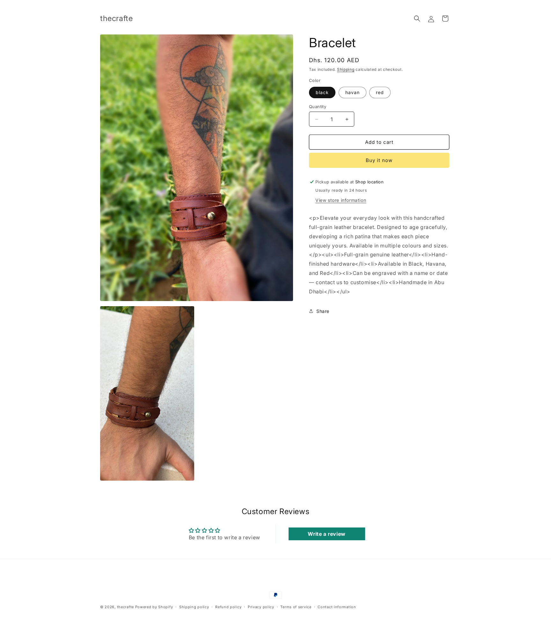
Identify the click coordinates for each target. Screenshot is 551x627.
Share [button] (322, 311)
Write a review (326, 534)
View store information (340, 200)
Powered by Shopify (154, 607)
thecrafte (125, 607)
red (380, 92)
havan (352, 92)
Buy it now (379, 160)
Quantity (317, 106)
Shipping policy (194, 607)
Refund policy (228, 607)
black (322, 92)
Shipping (346, 69)
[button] (417, 18)
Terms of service (295, 607)
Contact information (337, 607)
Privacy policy (261, 607)
